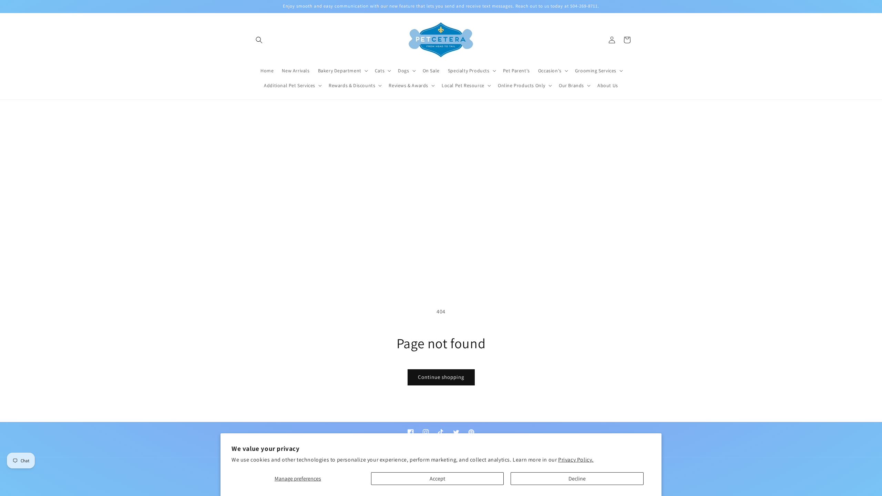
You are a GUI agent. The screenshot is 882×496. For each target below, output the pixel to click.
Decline (577, 478)
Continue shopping (441, 377)
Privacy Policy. (576, 459)
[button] (259, 40)
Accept (437, 478)
